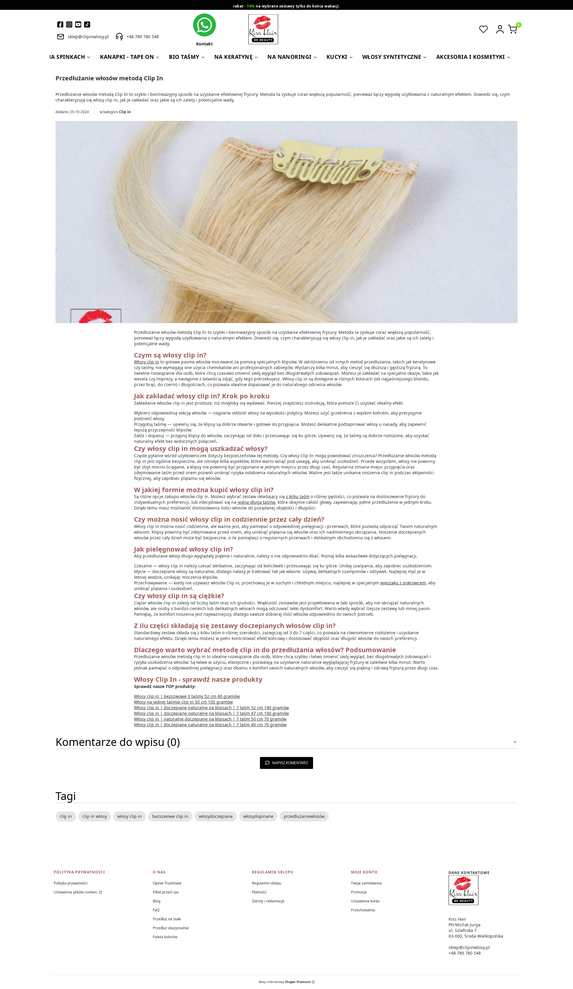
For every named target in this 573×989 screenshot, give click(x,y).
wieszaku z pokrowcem (403, 583)
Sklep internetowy (284, 982)
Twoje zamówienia (366, 883)
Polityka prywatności (70, 883)
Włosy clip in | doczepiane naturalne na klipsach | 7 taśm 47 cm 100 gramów (211, 713)
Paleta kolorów (165, 936)
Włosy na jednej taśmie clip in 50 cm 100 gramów (183, 702)
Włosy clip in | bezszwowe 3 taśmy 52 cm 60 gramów (187, 696)
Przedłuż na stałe (167, 919)
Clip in (125, 111)
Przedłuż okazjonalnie (171, 927)
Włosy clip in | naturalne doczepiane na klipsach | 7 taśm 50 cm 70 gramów (210, 719)
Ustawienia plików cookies (76, 892)
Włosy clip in (146, 362)
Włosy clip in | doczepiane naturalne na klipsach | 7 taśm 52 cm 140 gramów (211, 707)
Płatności (259, 892)
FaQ (156, 910)
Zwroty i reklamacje (268, 901)
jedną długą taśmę (256, 502)
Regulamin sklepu (266, 883)
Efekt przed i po (165, 892)
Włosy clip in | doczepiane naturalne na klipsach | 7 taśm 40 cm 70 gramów (210, 724)
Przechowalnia (363, 910)
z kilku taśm (297, 496)
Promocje (359, 892)
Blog (156, 901)
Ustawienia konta (365, 901)
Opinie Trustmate (167, 883)
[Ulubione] (483, 29)
